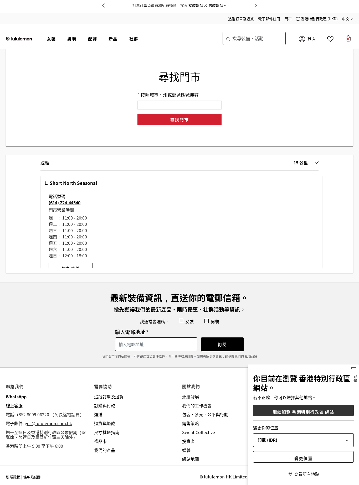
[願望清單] (330, 40)
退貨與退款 (104, 423)
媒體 (186, 450)
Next (256, 5)
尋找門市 (179, 119)
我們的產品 (104, 450)
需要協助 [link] (103, 386)
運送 (98, 414)
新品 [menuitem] (113, 38)
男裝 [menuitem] (71, 38)
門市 (288, 18)
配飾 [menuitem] (92, 38)
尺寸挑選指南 (106, 432)
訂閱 (222, 344)
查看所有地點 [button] (306, 474)
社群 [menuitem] (133, 38)
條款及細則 (32, 476)
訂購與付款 (104, 405)
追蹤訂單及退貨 (241, 18)
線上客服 (14, 405)
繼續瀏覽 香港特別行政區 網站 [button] (303, 412)
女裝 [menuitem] (51, 38)
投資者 (188, 441)
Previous (103, 5)
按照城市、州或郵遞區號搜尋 (170, 95)
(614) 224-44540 (64, 202)
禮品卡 (100, 441)
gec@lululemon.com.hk (48, 423)
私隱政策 (251, 356)
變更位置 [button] (303, 458)
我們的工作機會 (197, 405)
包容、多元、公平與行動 (205, 414)
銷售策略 (190, 423)
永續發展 (190, 396)
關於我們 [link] (191, 386)
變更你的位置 (265, 427)
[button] (317, 18)
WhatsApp (16, 396)
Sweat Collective (198, 432)
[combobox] (254, 38)
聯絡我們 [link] (15, 386)
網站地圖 (190, 459)
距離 (44, 162)
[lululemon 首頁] (19, 38)
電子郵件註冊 (269, 18)
